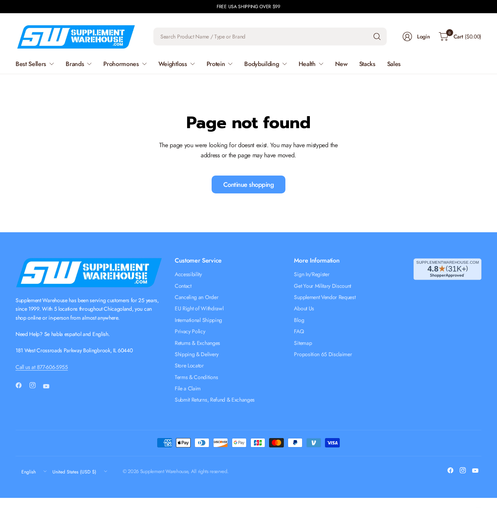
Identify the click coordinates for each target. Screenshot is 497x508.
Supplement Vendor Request (324, 297)
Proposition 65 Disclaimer (323, 354)
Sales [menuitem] (394, 63)
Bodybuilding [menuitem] (261, 63)
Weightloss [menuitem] (172, 63)
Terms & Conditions (196, 377)
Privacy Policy (190, 331)
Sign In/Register (311, 274)
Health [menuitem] (307, 63)
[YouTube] (49, 386)
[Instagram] (36, 385)
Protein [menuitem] (216, 63)
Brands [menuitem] (75, 63)
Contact (183, 286)
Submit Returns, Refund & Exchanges (215, 400)
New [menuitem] (341, 63)
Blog (299, 320)
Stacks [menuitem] (367, 63)
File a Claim (188, 388)
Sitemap (303, 343)
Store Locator (189, 365)
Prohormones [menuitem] (121, 63)
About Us (304, 308)
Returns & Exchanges (197, 343)
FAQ (299, 331)
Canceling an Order (196, 297)
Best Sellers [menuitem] (31, 63)
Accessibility (188, 274)
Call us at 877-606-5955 (42, 367)
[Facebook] (22, 385)
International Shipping (198, 320)
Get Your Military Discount (322, 286)
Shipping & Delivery (197, 354)
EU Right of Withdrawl (199, 308)
